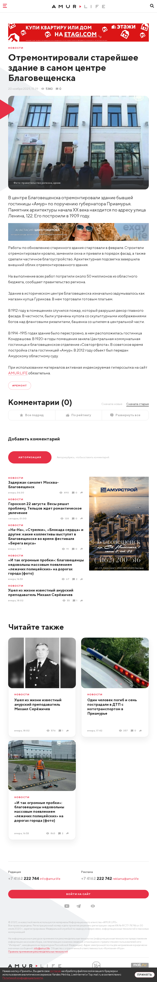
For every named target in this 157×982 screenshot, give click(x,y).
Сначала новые (111, 404)
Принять (144, 974)
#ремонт (19, 385)
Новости (15, 48)
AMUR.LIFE (18, 373)
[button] (93, 906)
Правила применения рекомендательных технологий (38, 951)
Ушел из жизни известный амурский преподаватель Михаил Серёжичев (40, 592)
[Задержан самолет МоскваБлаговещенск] (82, 492)
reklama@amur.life (126, 879)
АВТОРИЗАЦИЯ (29, 457)
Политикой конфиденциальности (22, 978)
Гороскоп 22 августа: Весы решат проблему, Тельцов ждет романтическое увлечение (45, 508)
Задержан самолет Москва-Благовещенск (33, 484)
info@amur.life (50, 879)
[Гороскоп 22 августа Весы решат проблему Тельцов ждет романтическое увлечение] (82, 518)
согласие (55, 971)
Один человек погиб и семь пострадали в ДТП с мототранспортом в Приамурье (112, 706)
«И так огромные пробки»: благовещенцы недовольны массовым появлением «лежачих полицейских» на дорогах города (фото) (46, 567)
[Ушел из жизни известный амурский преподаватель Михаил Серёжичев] (82, 600)
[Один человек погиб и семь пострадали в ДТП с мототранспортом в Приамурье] (141, 731)
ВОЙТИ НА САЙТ (78, 894)
